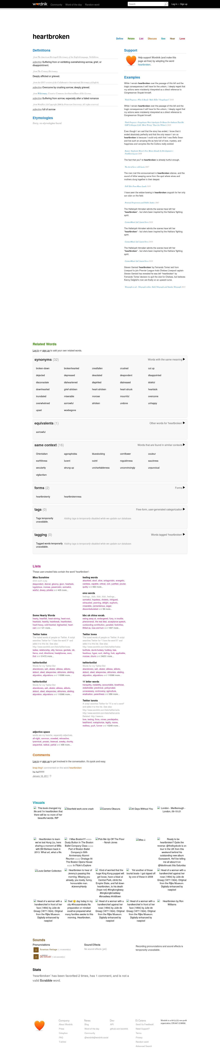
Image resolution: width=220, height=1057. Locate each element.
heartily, (46, 621)
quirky (86, 586)
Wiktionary (42, 93)
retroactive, (64, 738)
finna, (98, 719)
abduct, (36, 672)
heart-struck (126, 389)
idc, (73, 649)
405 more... (63, 590)
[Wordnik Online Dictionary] (40, 3)
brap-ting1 (38, 767)
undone (124, 403)
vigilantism (41, 474)
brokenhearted (71, 368)
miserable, (88, 605)
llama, (36, 653)
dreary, (43, 590)
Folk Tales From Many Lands (135, 186)
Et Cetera (140, 1020)
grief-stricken (70, 389)
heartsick (152, 389)
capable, (95, 583)
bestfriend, (88, 722)
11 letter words (91, 681)
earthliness (41, 460)
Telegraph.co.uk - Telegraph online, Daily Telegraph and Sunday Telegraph (153, 287)
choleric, (105, 599)
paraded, (110, 624)
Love (182, 38)
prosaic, (46, 741)
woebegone (70, 410)
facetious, (87, 653)
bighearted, (62, 624)
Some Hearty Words (44, 615)
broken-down (42, 368)
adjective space (41, 731)
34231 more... (107, 656)
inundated (41, 396)
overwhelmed (43, 403)
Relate (131, 38)
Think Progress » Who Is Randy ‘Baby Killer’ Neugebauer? (147, 99)
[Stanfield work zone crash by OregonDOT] (79, 808)
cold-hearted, (50, 624)
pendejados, (113, 719)
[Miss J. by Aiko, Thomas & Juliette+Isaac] (141, 839)
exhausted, (88, 602)
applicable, (121, 653)
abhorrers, (62, 672)
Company (64, 1020)
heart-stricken (99, 389)
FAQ (61, 1037)
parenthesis (99, 694)
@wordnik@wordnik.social (96, 1037)
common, (45, 738)
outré (94, 460)
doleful (151, 382)
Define (119, 38)
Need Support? (143, 1028)
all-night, (37, 738)
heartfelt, (43, 618)
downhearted (42, 389)
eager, (109, 605)
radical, (47, 744)
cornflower (125, 453)
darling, (107, 653)
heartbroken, (66, 621)
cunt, (100, 653)
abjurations (48, 675)
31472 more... (47, 656)
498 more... (66, 744)
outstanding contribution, (94, 624)
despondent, (39, 583)
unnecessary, (89, 690)
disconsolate (42, 382)
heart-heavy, (38, 624)
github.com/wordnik (119, 1028)
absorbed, (87, 580)
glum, (62, 583)
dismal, (48, 583)
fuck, (113, 653)
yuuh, (93, 725)
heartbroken (144, 64)
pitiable (50, 590)
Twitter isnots (90, 700)
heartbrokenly (43, 496)
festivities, (119, 624)
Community (56, 4)
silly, (53, 649)
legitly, (108, 722)
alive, (101, 580)
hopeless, (96, 599)
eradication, (88, 694)
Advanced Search (144, 1046)
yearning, (97, 602)
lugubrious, (38, 586)
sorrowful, (67, 586)
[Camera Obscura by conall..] (110, 808)
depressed (69, 375)
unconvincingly (127, 467)
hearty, (36, 618)
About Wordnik (65, 1024)
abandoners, (39, 668)
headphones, (61, 653)
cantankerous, (99, 605)
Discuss (152, 38)
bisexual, (54, 741)
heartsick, (69, 583)
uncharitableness (101, 467)
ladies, (36, 649)
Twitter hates (40, 634)
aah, (47, 668)
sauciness (153, 460)
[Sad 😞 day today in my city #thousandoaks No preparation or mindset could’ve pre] (79, 909)
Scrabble (46, 980)
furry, (112, 618)
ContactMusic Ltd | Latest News (136, 222)
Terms (138, 1033)
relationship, (45, 649)
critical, (103, 583)
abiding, (70, 672)
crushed (124, 368)
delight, (106, 602)
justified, (115, 583)
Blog (87, 1024)
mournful (124, 396)
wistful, (36, 590)
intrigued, (114, 599)
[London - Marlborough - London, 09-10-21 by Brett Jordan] (171, 809)
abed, (43, 672)
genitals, (68, 649)
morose (96, 396)
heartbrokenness (72, 496)
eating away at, (90, 618)
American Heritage (49, 949)
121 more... (46, 627)
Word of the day (73, 4)
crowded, (54, 738)
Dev (112, 1020)
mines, (104, 719)
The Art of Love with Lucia (135, 167)
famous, (60, 649)
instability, (97, 684)
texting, (91, 719)
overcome (153, 396)
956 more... (114, 694)
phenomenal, (89, 621)
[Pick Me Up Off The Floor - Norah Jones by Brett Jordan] (110, 840)
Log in (36, 350)
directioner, (49, 653)
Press (61, 1028)
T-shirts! (62, 1041)
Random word (92, 4)
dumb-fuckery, (98, 649)
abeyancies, (51, 672)
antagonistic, (110, 580)
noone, (115, 722)
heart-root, (66, 618)
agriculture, (111, 690)
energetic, (120, 580)
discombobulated (91, 608)
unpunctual (153, 467)
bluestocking (98, 453)
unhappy (152, 403)
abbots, (67, 668)
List (141, 38)
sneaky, (63, 741)
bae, (115, 649)
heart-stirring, (54, 618)
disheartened (70, 382)
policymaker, (110, 687)
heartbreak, (55, 621)
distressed (125, 382)
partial (54, 744)
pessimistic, (57, 586)
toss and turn (98, 627)
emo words (89, 593)
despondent (126, 375)
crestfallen (97, 368)
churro (94, 656)
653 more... (98, 586)
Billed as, (87, 627)
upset (39, 410)
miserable (69, 396)
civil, (109, 583)
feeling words (90, 577)
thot (35, 656)
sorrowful (68, 403)
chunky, (70, 741)
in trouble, (119, 618)
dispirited (96, 382)
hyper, (95, 653)
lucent (67, 460)
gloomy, (56, 583)
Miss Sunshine (41, 577)
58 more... (107, 608)
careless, (87, 583)
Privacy (139, 1037)
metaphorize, (99, 722)
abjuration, (38, 675)
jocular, (123, 583)
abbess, (60, 668)
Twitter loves (90, 634)
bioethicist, (119, 684)
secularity (41, 467)
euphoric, (114, 602)
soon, (69, 653)
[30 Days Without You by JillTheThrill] (141, 808)
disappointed (154, 375)
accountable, (108, 684)
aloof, (95, 580)
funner (99, 725)
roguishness (126, 460)
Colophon (63, 1033)
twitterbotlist (40, 662)
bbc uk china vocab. (94, 615)
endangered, (103, 618)
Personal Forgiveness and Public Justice (140, 202)
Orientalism (42, 453)
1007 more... (114, 627)
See (163, 38)
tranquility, (88, 684)
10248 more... (113, 725)
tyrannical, (38, 741)
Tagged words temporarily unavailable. (49, 545)
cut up (151, 368)
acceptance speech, (117, 621)
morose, (47, 586)
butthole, (87, 649)
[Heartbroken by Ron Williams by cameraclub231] (171, 902)
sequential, (38, 744)
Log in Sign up (179, 3)
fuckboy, (109, 649)
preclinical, (99, 687)
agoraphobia (70, 453)
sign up (46, 350)
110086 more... (65, 675)
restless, (87, 725)
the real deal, (101, 621)
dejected (40, 375)
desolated (97, 375)
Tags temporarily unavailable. (44, 519)
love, (85, 719)
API (112, 1024)
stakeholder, (88, 687)
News (87, 1020)
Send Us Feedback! (145, 1024)
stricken (96, 403)
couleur (152, 453)
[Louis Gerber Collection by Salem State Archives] (48, 870)
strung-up (69, 467)
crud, (41, 653)
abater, (52, 668)
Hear (172, 38)
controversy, (100, 690)
